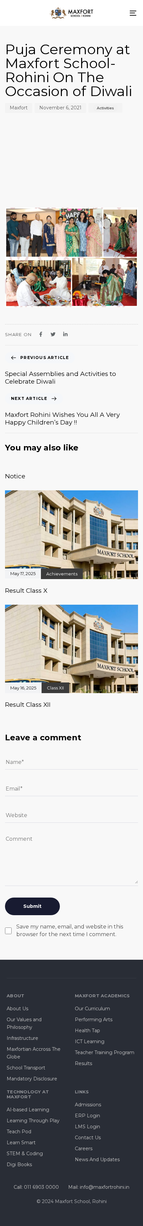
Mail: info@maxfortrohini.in (98, 1187)
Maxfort (19, 108)
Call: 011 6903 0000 (36, 1187)
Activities (105, 108)
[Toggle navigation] (114, 13)
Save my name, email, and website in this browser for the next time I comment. (69, 930)
